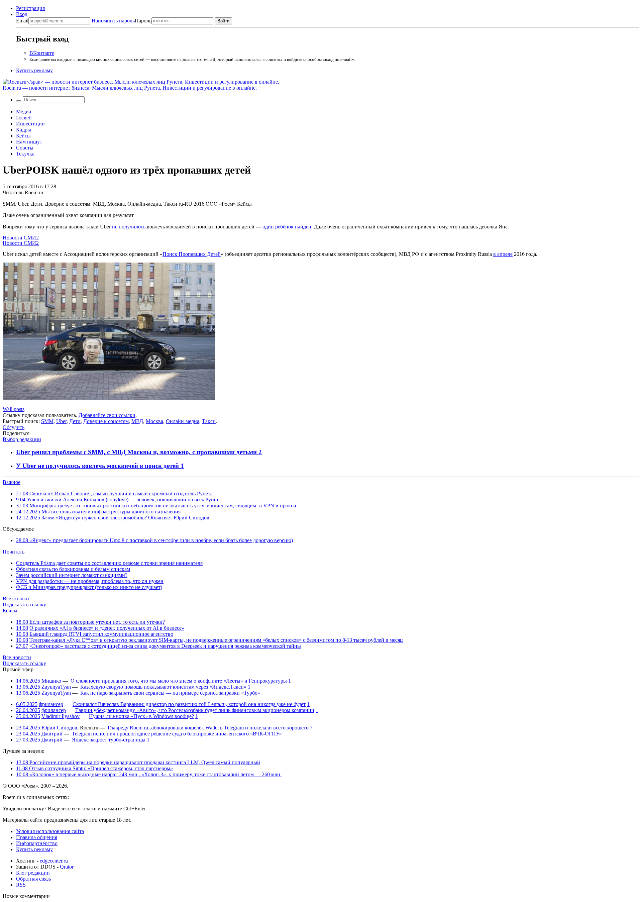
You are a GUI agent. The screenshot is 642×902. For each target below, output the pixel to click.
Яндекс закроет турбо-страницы (108, 739)
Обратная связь (33, 879)
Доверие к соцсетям (106, 421)
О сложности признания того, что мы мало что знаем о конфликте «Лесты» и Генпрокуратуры (179, 681)
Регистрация (30, 8)
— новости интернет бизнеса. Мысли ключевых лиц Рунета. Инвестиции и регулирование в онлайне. (130, 88)
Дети (75, 421)
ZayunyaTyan (56, 687)
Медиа (23, 111)
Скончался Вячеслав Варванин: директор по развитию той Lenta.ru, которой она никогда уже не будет (189, 704)
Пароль (121, 20)
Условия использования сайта (50, 831)
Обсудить (13, 427)
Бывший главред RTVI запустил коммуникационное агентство (101, 634)
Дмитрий (52, 733)
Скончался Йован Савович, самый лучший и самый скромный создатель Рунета (114, 493)
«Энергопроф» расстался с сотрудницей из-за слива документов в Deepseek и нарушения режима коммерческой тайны (165, 646)
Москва (154, 421)
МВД (137, 421)
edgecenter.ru (54, 861)
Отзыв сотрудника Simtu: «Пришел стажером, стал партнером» (94, 768)
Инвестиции (30, 123)
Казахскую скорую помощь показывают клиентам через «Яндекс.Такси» (163, 687)
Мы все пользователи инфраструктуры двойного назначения (98, 511)
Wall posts (13, 409)
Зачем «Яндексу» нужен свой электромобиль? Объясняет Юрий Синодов (112, 517)
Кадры (23, 129)
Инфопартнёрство (37, 843)
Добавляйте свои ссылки (107, 415)
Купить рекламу (34, 70)
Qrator (67, 867)
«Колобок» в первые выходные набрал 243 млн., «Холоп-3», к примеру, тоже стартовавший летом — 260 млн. (149, 774)
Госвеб (23, 117)
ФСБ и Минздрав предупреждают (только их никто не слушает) (89, 587)
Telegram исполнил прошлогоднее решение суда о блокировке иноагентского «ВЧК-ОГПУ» (177, 733)
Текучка (25, 154)
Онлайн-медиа (182, 421)
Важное (11, 482)
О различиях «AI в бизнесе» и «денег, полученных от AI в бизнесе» (106, 628)
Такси (209, 421)
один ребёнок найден (286, 226)
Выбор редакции (22, 439)
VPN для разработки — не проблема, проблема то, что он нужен (90, 581)
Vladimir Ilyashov (60, 716)
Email (22, 20)
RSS (21, 885)
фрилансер (51, 704)
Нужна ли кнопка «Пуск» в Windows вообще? (141, 716)
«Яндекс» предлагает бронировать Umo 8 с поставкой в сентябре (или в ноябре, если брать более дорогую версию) (154, 540)
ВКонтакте (41, 53)
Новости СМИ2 (21, 237)
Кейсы (23, 135)
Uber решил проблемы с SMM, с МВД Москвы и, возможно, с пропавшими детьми (137, 452)
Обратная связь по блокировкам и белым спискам (73, 569)
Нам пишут (29, 141)
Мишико (51, 681)
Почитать (13, 552)
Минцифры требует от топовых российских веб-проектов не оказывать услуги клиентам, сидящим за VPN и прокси (156, 505)
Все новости (17, 657)
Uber (61, 421)
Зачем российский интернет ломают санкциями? (71, 575)
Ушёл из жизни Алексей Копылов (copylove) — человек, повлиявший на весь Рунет (117, 499)
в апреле (503, 254)
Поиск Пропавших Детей (192, 254)
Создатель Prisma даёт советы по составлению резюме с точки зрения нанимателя (109, 563)
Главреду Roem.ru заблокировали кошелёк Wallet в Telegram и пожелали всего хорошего (208, 727)
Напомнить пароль (113, 20)
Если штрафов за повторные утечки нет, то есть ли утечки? (97, 622)
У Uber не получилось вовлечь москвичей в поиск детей (98, 465)
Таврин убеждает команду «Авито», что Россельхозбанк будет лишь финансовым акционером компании (194, 710)
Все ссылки (16, 598)
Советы (24, 148)
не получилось (128, 226)
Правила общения (36, 837)
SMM (47, 421)
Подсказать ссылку (24, 604)
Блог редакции (33, 873)
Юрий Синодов (59, 727)
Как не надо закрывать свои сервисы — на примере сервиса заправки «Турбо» (170, 693)
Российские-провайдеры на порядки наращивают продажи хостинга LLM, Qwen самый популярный (138, 762)
